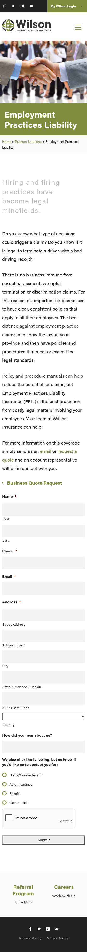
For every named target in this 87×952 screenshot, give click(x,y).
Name (9, 496)
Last (5, 540)
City (5, 666)
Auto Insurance (20, 784)
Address (11, 602)
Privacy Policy (30, 937)
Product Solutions (28, 141)
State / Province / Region (21, 686)
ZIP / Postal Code (15, 707)
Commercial (18, 802)
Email (9, 576)
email (45, 451)
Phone (9, 551)
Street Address (13, 624)
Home (6, 141)
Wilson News (57, 937)
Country (8, 724)
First (5, 519)
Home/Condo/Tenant (25, 774)
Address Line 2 (13, 645)
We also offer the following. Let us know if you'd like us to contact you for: (39, 762)
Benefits (15, 793)
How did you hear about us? (27, 735)
